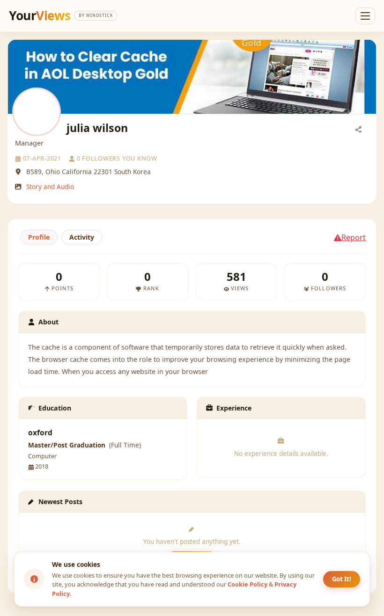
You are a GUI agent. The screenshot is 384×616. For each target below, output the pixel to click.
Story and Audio (50, 186)
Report (353, 237)
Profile (39, 237)
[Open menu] (365, 15)
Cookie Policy (247, 584)
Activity (81, 237)
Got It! (341, 579)
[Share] (358, 129)
